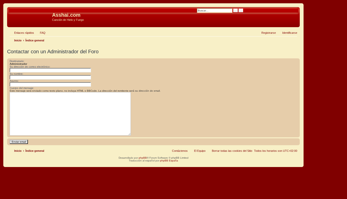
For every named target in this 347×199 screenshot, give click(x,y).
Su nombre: (16, 73)
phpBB (143, 157)
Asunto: (14, 80)
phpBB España (169, 160)
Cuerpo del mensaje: (22, 88)
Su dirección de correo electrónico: (30, 66)
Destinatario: (17, 61)
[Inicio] (30, 16)
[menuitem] (40, 33)
